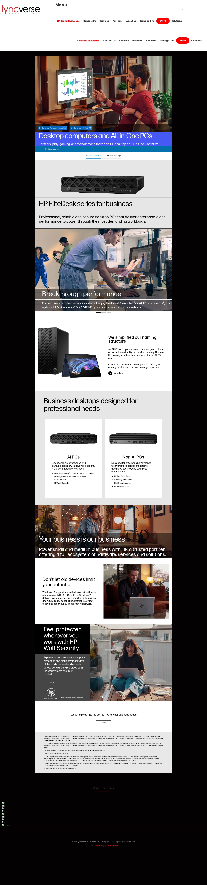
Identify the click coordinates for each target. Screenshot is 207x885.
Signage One (147, 20)
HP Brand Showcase (68, 20)
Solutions (176, 20)
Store (163, 20)
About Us (131, 20)
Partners (118, 20)
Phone (98, 832)
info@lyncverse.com (126, 842)
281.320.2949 (111, 842)
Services (104, 20)
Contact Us (89, 20)
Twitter (104, 832)
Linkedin (110, 832)
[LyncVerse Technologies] (21, 9)
